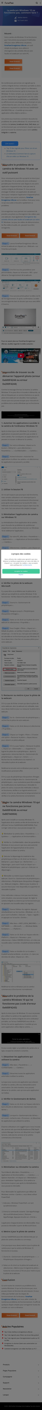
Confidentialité (27, 565)
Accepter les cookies (21, 571)
